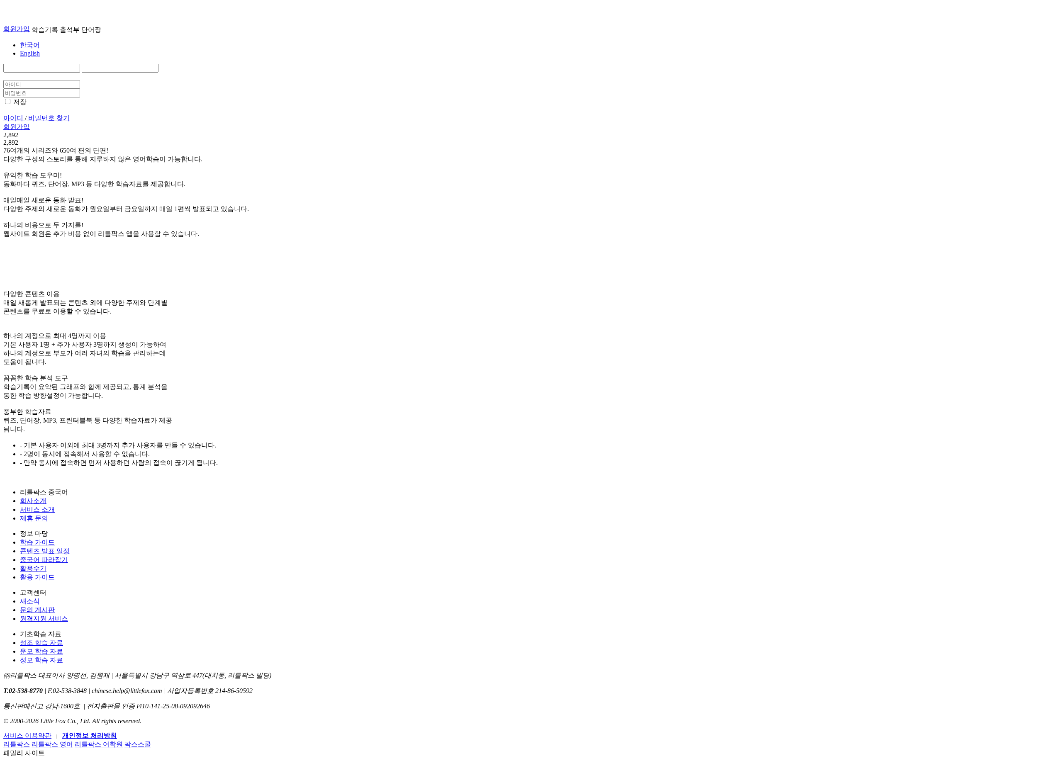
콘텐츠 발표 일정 (45, 550)
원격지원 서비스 (44, 618)
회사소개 (33, 500)
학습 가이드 (37, 542)
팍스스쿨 (137, 744)
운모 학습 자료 (41, 651)
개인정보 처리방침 (89, 735)
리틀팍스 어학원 (99, 744)
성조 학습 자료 (41, 642)
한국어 (30, 45)
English (30, 53)
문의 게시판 (37, 609)
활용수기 (33, 568)
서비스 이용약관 (27, 735)
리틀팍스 (16, 744)
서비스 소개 (37, 509)
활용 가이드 (37, 577)
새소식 (30, 601)
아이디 (14, 118)
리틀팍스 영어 (52, 744)
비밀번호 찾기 (48, 118)
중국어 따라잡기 (44, 559)
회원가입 (16, 28)
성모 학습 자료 (41, 660)
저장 (20, 101)
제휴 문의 (34, 518)
